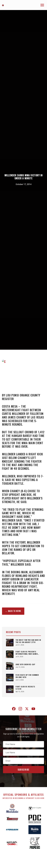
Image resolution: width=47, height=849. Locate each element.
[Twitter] (27, 709)
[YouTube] (33, 709)
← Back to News (13, 610)
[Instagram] (20, 709)
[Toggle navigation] (42, 5)
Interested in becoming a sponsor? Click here (23, 798)
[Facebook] (14, 709)
